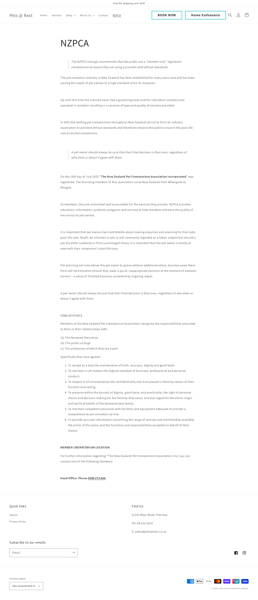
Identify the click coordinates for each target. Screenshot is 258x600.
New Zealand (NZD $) (23, 586)
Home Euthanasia (205, 15)
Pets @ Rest (224, 588)
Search (13, 515)
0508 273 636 (96, 478)
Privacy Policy (17, 521)
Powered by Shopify (239, 588)
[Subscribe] (73, 552)
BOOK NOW (167, 15)
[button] (70, 15)
